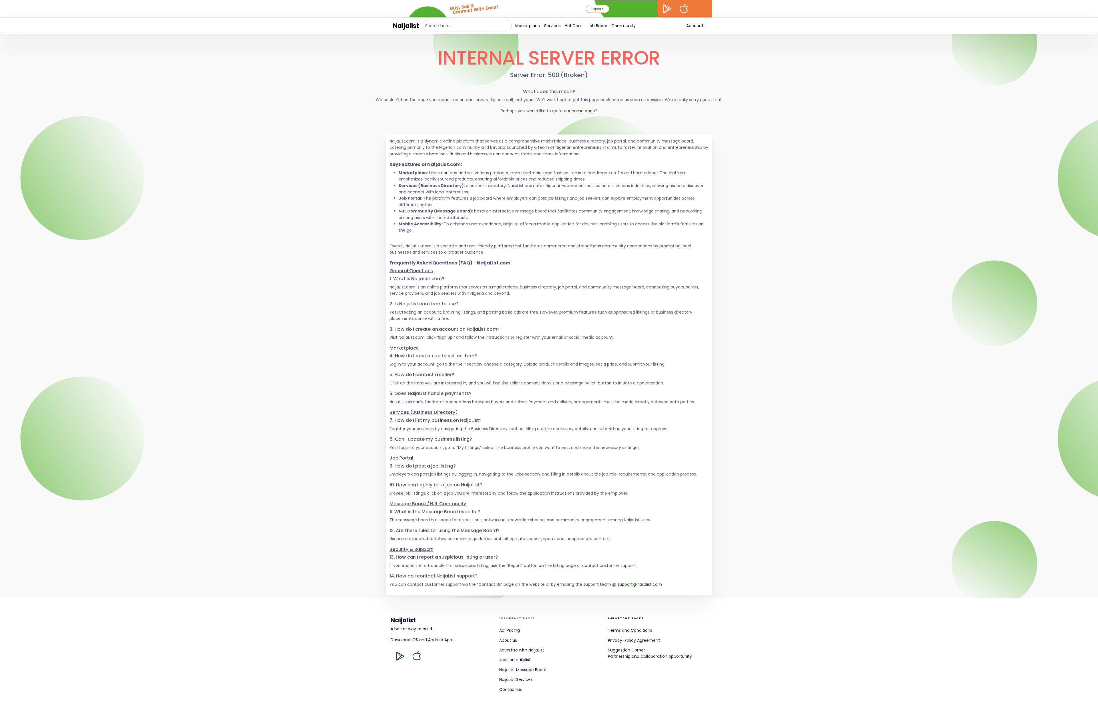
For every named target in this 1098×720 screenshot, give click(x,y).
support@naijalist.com (639, 584)
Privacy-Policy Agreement (634, 640)
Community (623, 26)
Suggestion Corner (626, 650)
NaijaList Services (516, 679)
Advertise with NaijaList (521, 650)
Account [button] (694, 26)
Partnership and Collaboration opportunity (650, 656)
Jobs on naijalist (515, 660)
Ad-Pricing (509, 630)
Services (552, 26)
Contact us (510, 689)
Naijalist (406, 25)
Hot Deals (574, 26)
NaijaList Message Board (522, 670)
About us (508, 640)
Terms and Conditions (630, 630)
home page (583, 111)
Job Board (597, 26)
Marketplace (527, 26)
